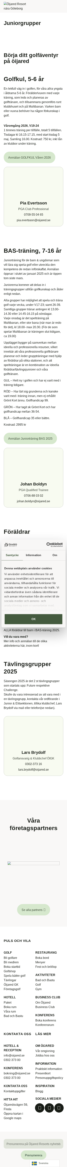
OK (33, 619)
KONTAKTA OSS (15, 1086)
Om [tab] (54, 555)
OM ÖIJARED (44, 1045)
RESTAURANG (46, 952)
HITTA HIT (11, 1099)
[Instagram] (49, 1108)
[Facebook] (39, 1108)
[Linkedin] (59, 1108)
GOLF (8, 952)
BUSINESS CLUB (47, 997)
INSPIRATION (45, 1086)
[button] (60, 6)
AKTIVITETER (45, 975)
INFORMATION (45, 1063)
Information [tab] (33, 555)
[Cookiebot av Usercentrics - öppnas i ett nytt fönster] (47, 544)
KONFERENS (45, 1015)
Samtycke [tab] (12, 555)
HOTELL (10, 997)
